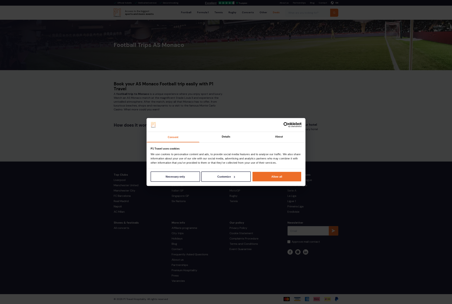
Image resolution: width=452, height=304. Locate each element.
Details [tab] (226, 136)
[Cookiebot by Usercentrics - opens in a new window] (286, 124)
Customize (224, 176)
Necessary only (175, 176)
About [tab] (279, 136)
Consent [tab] (173, 136)
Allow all (276, 176)
